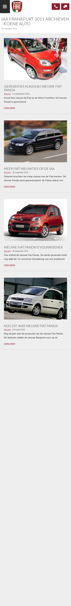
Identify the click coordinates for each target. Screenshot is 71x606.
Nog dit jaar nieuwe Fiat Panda (31, 326)
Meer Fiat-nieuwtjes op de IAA (29, 168)
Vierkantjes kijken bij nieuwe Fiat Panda (33, 88)
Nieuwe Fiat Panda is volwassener (33, 247)
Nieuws (7, 94)
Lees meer (9, 107)
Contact (65, 6)
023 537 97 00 (56, 6)
